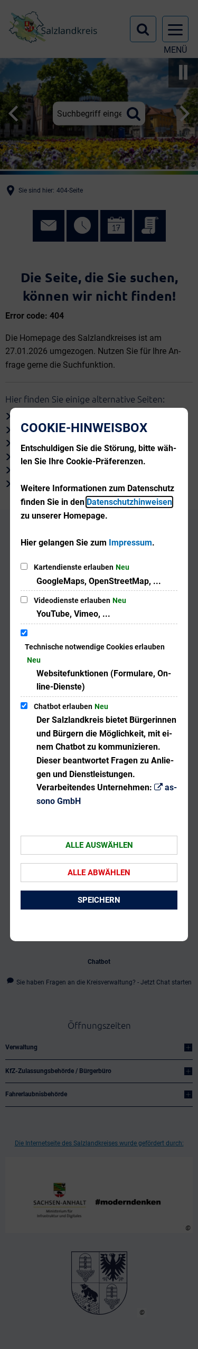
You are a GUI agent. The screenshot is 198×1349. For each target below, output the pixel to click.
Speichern (99, 900)
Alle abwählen (99, 872)
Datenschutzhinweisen (129, 502)
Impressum (130, 543)
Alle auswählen (99, 845)
